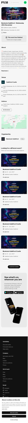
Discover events (7, 344)
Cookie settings (14, 419)
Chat (4, 372)
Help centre (5, 349)
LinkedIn (6, 397)
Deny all (14, 416)
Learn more (4, 409)
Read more (4, 70)
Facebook (6, 392)
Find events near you (8, 347)
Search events (16, 2)
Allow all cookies (14, 412)
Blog (4, 358)
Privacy (4, 365)
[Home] (4, 2)
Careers (5, 360)
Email (4, 376)
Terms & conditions (7, 363)
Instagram (6, 388)
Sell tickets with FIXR (8, 356)
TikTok (6, 390)
